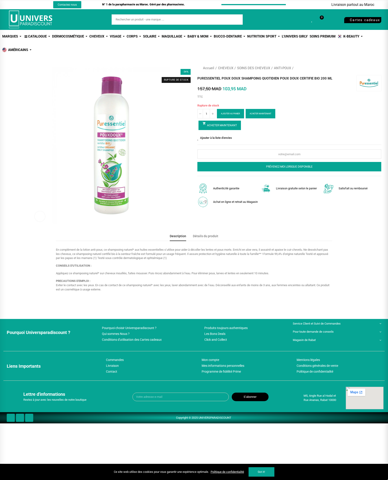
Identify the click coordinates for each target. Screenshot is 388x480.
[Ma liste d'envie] (312, 19)
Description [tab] (178, 236)
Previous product (366, 68)
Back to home (372, 68)
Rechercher (235, 19)
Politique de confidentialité (227, 471)
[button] (67, 4)
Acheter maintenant (260, 114)
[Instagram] (29, 4)
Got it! (261, 471)
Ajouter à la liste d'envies (216, 137)
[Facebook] (20, 4)
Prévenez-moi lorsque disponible (289, 166)
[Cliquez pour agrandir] (40, 216)
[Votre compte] (329, 19)
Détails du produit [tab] (205, 236)
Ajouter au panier (230, 114)
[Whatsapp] (37, 4)
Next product (378, 68)
